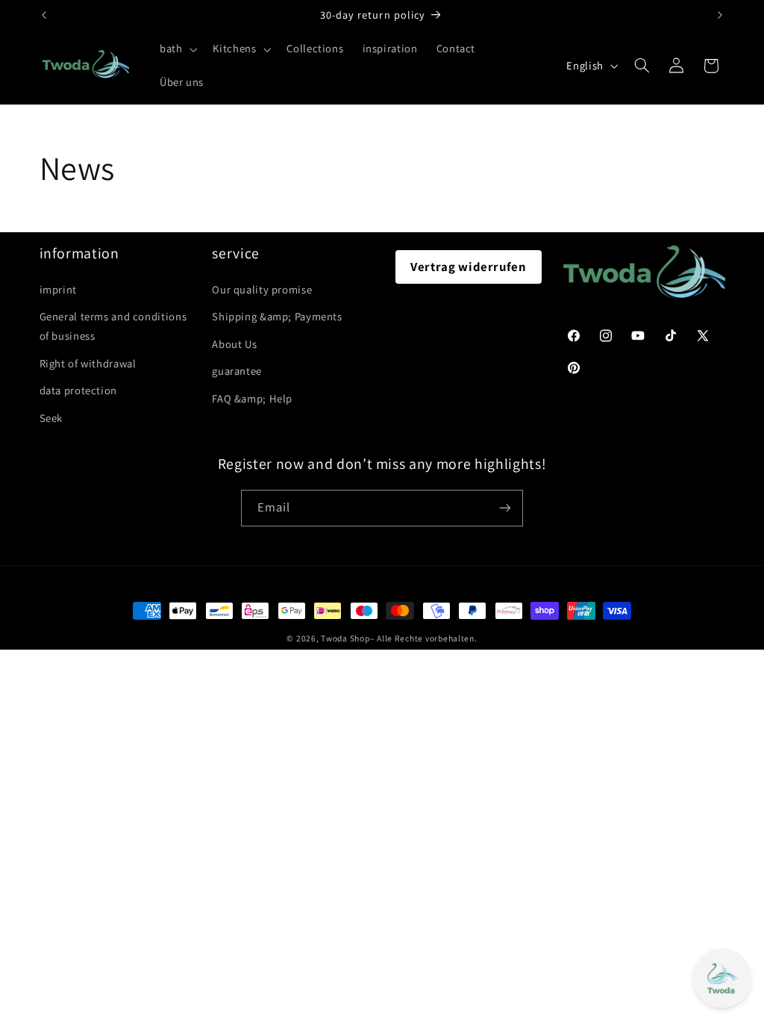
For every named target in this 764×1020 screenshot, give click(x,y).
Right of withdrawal (88, 363)
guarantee (237, 371)
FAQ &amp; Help (252, 398)
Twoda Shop (345, 638)
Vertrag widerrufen (468, 266)
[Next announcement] (720, 15)
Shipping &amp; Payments (277, 316)
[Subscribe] (505, 508)
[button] (176, 49)
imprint (58, 289)
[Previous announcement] (44, 15)
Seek (51, 418)
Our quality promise (262, 289)
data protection (78, 390)
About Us (234, 344)
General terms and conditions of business (113, 326)
